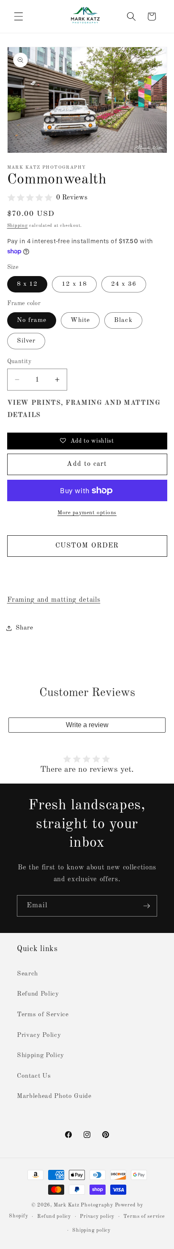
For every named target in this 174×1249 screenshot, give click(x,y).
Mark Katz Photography (84, 1205)
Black (123, 320)
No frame (32, 320)
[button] (18, 16)
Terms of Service (43, 1014)
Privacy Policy (39, 1035)
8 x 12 (27, 284)
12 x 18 (74, 284)
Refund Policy (38, 994)
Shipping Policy (40, 1055)
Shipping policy (91, 1230)
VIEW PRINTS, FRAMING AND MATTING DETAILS (83, 409)
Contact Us (34, 1076)
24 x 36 (123, 284)
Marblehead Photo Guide (54, 1096)
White (80, 320)
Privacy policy (97, 1216)
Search (27, 973)
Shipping (17, 225)
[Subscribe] (146, 906)
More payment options (87, 513)
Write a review (87, 724)
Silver (26, 340)
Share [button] (24, 627)
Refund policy (54, 1216)
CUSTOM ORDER (87, 545)
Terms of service (144, 1216)
